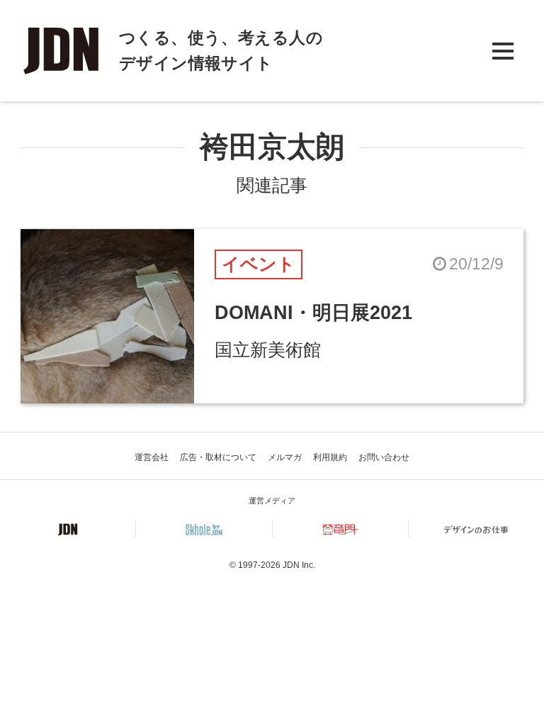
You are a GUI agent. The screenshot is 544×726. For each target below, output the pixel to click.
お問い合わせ (383, 457)
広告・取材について (218, 457)
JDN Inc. (299, 565)
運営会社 (152, 457)
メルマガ (285, 457)
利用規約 (330, 457)
